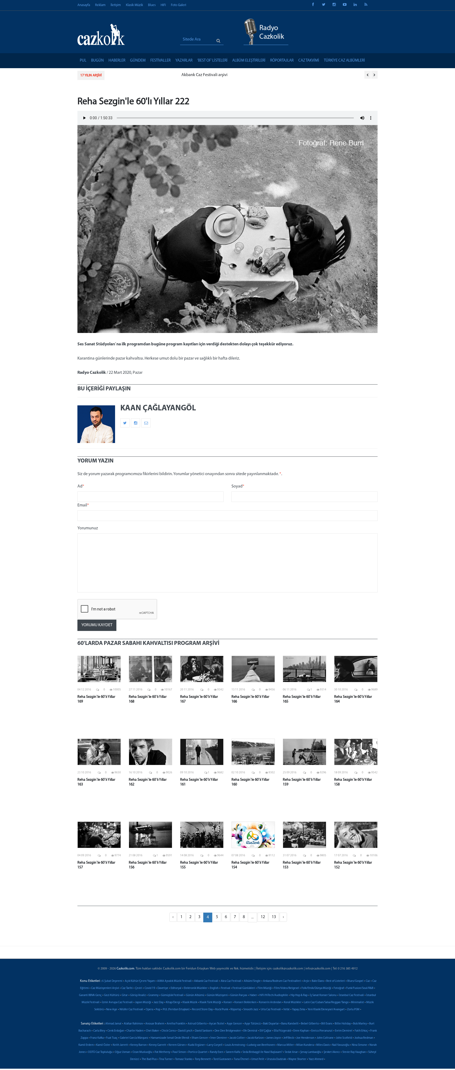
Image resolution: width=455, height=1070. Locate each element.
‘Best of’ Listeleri (212, 61)
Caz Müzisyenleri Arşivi (105, 988)
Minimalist (357, 1002)
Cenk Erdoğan (115, 1030)
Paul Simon (179, 1052)
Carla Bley (99, 1030)
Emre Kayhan (301, 1030)
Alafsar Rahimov (133, 1023)
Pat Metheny (162, 1052)
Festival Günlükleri (244, 988)
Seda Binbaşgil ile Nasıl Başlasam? (262, 1052)
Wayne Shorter (297, 1059)
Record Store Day (202, 1009)
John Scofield (344, 1038)
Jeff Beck (288, 1038)
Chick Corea (168, 1030)
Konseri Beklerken (245, 1002)
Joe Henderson (305, 1038)
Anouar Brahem (154, 1023)
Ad (80, 486)
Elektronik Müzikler (195, 988)
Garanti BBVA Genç (90, 995)
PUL (83, 61)
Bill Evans (326, 1023)
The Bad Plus (149, 1059)
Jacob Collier (237, 1038)
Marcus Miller (285, 1045)
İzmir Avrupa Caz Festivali (117, 1002)
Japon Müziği (143, 1002)
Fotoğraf (339, 988)
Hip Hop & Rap (299, 995)
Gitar (125, 995)
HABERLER (116, 61)
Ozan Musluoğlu (142, 1052)
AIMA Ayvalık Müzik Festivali (174, 981)
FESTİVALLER (160, 61)
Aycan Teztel (216, 1023)
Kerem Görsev (177, 1045)
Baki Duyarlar (271, 1023)
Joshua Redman (363, 1038)
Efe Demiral (250, 1030)
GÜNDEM (138, 61)
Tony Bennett (203, 1059)
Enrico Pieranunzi (322, 1030)
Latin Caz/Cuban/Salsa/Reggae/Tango (326, 1002)
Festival (225, 988)
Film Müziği (265, 988)
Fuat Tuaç (111, 1038)
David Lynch (185, 1030)
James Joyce (273, 1038)
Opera (149, 1009)
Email (83, 505)
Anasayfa (83, 5)
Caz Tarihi (127, 988)
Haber (253, 995)
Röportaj (235, 1009)
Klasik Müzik (134, 5)
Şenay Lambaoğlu (310, 1052)
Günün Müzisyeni (217, 995)
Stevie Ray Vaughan (354, 1052)
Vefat (286, 1009)
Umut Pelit (257, 1059)
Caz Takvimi (308, 61)
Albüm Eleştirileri (248, 61)
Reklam (100, 5)
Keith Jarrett (120, 1045)
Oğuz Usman (122, 1052)
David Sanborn (203, 1030)
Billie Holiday (343, 1023)
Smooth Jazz (250, 1009)
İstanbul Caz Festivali (351, 995)
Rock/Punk (221, 1009)
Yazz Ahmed (316, 1059)
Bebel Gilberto (310, 1023)
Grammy (153, 995)
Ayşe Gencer (234, 1023)
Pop (158, 1009)
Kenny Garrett (157, 1045)
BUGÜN (97, 61)
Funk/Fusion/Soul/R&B (359, 988)
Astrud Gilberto (197, 1023)
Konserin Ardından (270, 1002)
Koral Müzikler (292, 1002)
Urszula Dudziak (276, 1059)
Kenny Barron (138, 1045)
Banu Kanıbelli (290, 1023)
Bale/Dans (318, 981)
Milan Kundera (305, 1045)
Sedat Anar (291, 1052)
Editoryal (176, 988)
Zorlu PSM (353, 1009)
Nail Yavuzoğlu (340, 1045)
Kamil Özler (103, 1045)
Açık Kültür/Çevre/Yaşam (140, 981)
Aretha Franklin (176, 1023)
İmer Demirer (218, 1038)
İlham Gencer (200, 1038)
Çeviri (138, 988)
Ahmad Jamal (113, 1023)
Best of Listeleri (335, 981)
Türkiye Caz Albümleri (344, 61)
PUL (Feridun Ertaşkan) (176, 1009)
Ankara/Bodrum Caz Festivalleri (282, 981)
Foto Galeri (178, 5)
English (214, 988)
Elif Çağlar (265, 1030)
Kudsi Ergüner (196, 1045)
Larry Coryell (214, 1045)
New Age (111, 1009)
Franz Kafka (97, 1038)
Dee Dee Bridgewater (228, 1030)
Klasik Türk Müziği (210, 1002)
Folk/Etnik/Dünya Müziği (316, 988)
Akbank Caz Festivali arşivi (133, 75)
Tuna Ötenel (241, 1059)
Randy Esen (216, 1052)
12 (263, 917)
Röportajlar (282, 61)
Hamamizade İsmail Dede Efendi (170, 1038)
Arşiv (306, 981)
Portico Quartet (197, 1052)
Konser (228, 1002)
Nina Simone (359, 1045)
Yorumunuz (87, 528)
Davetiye (162, 988)
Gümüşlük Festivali (172, 995)
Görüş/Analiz (138, 995)
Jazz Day (159, 1002)
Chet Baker (152, 1030)
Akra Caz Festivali (231, 981)
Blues (152, 5)
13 (274, 917)
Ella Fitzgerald (282, 1030)
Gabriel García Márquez (134, 1038)
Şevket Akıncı (332, 1052)
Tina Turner (166, 1059)
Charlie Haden (135, 1030)
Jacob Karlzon (255, 1038)
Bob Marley (360, 1023)
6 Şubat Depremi (112, 981)
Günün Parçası (238, 995)
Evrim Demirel (343, 1030)
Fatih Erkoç (361, 1030)
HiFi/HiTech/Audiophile (273, 995)
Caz (368, 981)
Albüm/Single (252, 981)
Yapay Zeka (298, 1009)
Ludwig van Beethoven (261, 1045)
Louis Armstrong (235, 1045)
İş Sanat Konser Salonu (323, 995)
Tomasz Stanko (183, 1059)
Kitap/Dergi (173, 1002)
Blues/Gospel (355, 981)
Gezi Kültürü (111, 995)
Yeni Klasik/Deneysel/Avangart (326, 1009)
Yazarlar (183, 61)
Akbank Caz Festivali (206, 981)
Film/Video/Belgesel (286, 988)
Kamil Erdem (86, 1045)
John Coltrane (325, 1038)
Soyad (237, 486)
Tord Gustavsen (222, 1059)
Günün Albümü (195, 995)
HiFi (163, 5)
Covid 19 (150, 988)
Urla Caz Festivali (271, 1009)
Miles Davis (323, 1045)
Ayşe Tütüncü (252, 1023)
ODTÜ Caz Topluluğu (100, 1052)
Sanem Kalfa (233, 1052)
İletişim (116, 5)
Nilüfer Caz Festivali (131, 1009)
